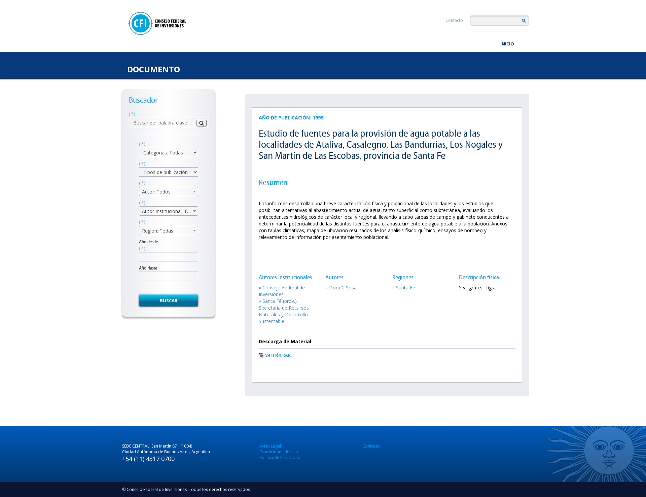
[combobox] (168, 191)
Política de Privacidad (279, 457)
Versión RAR (278, 355)
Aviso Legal (270, 446)
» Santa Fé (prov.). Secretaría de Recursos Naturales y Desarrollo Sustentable (284, 311)
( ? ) (132, 114)
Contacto (454, 20)
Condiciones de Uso (278, 452)
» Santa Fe (403, 287)
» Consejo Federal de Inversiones (282, 290)
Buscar (168, 300)
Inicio (507, 44)
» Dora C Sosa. (341, 287)
